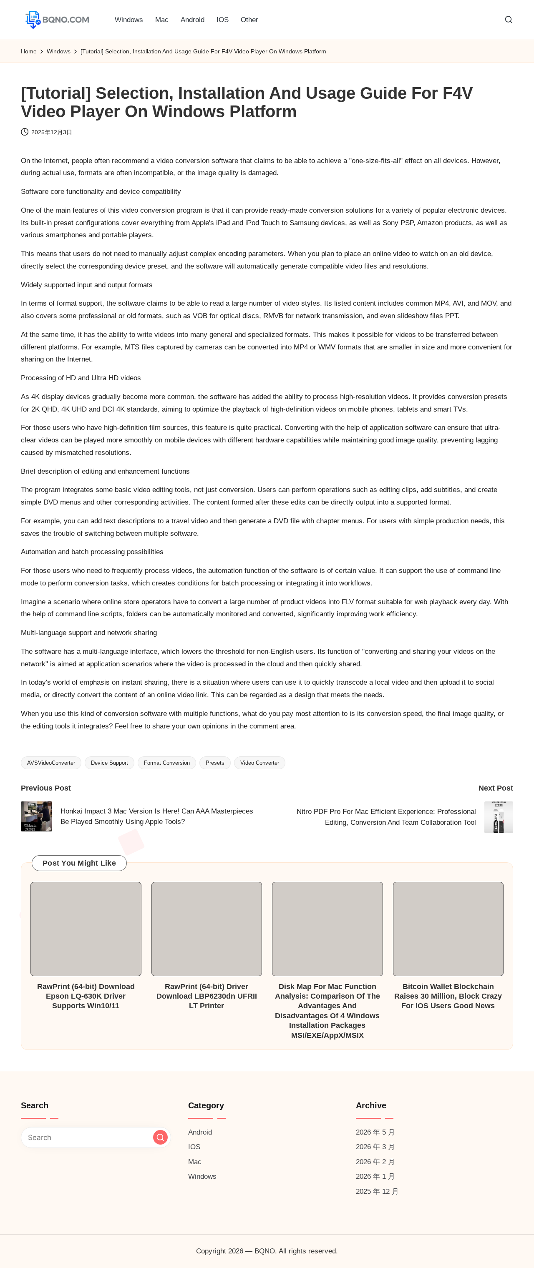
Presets (215, 763)
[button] (160, 1137)
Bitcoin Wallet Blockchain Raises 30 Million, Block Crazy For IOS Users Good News (448, 996)
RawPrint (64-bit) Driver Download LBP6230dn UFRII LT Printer (206, 996)
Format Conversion (167, 763)
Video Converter (259, 763)
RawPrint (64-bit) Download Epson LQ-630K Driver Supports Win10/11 (86, 996)
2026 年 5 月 (375, 1132)
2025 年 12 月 (377, 1191)
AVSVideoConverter (51, 763)
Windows (202, 1176)
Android (200, 1132)
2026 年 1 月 (375, 1176)
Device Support (109, 763)
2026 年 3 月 (375, 1147)
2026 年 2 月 (375, 1162)
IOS (194, 1147)
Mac (195, 1162)
